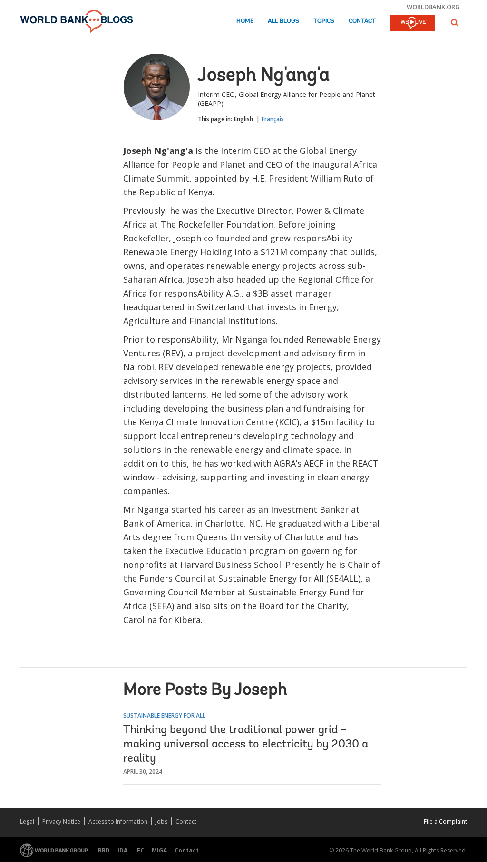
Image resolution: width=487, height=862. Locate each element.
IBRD (103, 850)
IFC (139, 850)
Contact (362, 21)
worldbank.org (433, 7)
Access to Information (117, 821)
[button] (454, 23)
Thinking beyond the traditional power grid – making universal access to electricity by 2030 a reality (245, 745)
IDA (122, 850)
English (243, 119)
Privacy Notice (61, 821)
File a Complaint (445, 821)
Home (244, 21)
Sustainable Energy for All (164, 715)
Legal (27, 821)
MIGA (159, 850)
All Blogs (283, 21)
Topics (323, 21)
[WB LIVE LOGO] (412, 23)
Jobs (161, 821)
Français (273, 119)
